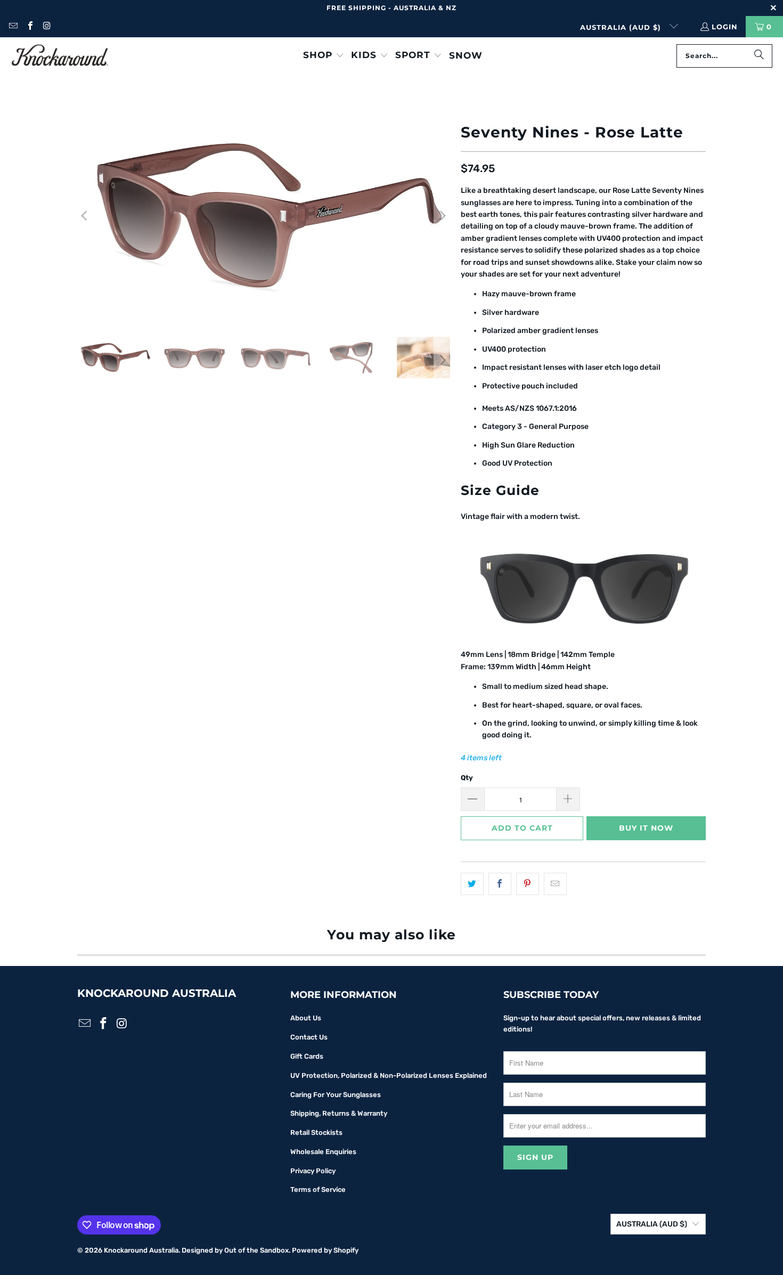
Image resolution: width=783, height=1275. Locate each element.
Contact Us (309, 1037)
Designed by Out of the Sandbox (235, 1250)
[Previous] (85, 216)
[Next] (442, 216)
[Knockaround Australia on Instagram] (46, 26)
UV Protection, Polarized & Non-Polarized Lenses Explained (388, 1075)
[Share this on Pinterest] (527, 884)
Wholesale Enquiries (323, 1152)
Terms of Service (318, 1189)
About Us (305, 1018)
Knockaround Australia (141, 1250)
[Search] (759, 56)
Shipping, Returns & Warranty (338, 1113)
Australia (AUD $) (622, 27)
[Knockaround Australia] (60, 56)
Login (725, 26)
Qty (467, 778)
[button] (323, 56)
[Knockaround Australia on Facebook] (29, 26)
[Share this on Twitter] (472, 884)
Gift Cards (306, 1056)
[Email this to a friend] (555, 884)
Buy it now (646, 828)
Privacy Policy (313, 1171)
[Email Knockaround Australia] (13, 26)
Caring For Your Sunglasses (335, 1095)
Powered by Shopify (325, 1250)
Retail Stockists (316, 1132)
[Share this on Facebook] (499, 884)
